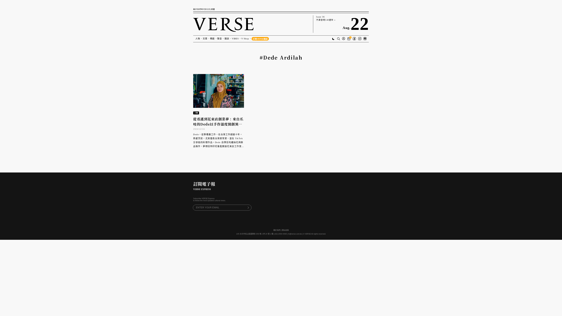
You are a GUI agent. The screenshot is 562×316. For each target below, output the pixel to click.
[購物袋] (349, 39)
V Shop (245, 38)
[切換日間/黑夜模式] (333, 39)
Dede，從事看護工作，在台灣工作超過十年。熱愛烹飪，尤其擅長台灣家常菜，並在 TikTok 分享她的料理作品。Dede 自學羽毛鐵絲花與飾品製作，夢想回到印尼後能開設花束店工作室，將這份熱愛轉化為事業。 (218, 142)
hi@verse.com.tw (295, 234)
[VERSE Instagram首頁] (359, 39)
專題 (212, 38)
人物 (197, 38)
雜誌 (227, 38)
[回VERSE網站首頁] (223, 24)
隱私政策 (285, 230)
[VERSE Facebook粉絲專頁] (354, 39)
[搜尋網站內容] (338, 39)
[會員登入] (343, 39)
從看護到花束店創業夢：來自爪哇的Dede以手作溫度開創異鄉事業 (218, 124)
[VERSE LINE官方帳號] (365, 39)
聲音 (219, 38)
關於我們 (276, 230)
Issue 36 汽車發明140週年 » (326, 18)
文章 (205, 38)
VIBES (235, 38)
